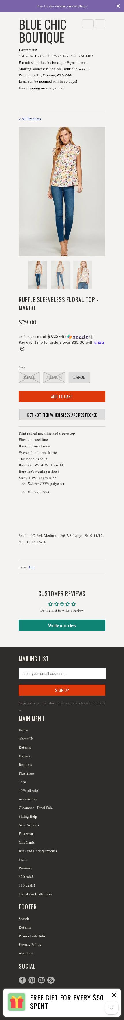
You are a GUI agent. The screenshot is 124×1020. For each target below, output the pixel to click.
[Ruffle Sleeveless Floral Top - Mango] (62, 191)
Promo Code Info (32, 935)
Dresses (24, 755)
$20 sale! (26, 876)
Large (79, 377)
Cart (100, 23)
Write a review (62, 625)
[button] (62, 336)
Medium (54, 377)
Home (23, 730)
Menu (88, 23)
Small (29, 377)
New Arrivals (29, 824)
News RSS (51, 980)
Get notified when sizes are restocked (62, 415)
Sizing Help (28, 816)
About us (26, 953)
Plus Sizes (26, 773)
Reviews (25, 868)
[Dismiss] (113, 995)
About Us (26, 738)
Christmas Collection (35, 893)
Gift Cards (27, 842)
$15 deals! (27, 885)
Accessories (28, 799)
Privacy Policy (30, 944)
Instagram (41, 980)
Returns (25, 747)
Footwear (26, 833)
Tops (22, 781)
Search (24, 918)
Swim (23, 859)
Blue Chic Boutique (42, 30)
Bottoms (25, 764)
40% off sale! (29, 790)
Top (32, 567)
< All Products (30, 118)
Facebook (22, 980)
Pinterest (31, 980)
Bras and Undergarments (38, 850)
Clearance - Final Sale (36, 807)
